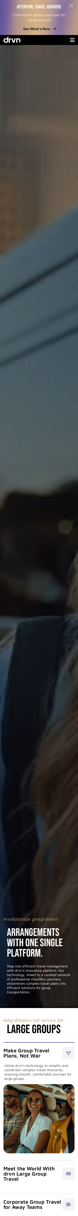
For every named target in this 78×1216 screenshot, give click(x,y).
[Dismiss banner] (71, 6)
